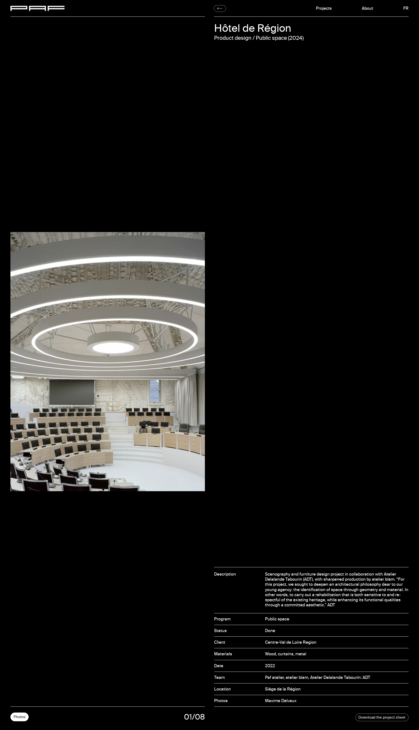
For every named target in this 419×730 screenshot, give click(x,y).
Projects (324, 8)
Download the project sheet (381, 717)
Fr (406, 8)
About (367, 8)
